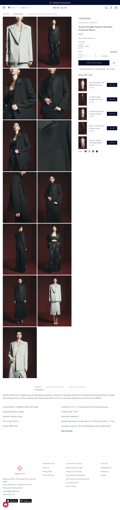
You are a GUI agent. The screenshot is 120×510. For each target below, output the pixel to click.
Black (87, 46)
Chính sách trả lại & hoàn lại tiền (78, 479)
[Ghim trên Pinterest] (93, 151)
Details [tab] (38, 387)
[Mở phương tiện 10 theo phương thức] (32, 279)
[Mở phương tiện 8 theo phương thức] (32, 228)
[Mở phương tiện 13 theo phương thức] (32, 331)
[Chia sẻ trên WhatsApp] (97, 151)
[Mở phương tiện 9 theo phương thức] (67, 228)
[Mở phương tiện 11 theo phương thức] (67, 279)
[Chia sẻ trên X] (89, 151)
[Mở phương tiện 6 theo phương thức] (32, 176)
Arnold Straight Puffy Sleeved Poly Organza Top (96, 83)
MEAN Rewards (106, 468)
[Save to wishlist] (114, 63)
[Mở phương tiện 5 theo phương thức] (67, 124)
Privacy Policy (47, 471)
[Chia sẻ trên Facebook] (85, 151)
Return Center (71, 486)
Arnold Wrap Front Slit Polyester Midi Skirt (96, 112)
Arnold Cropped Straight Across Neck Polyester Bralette (96, 98)
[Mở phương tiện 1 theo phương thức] (67, 21)
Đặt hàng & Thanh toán (74, 468)
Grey (80, 46)
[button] (4, 8)
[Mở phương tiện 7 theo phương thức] (67, 176)
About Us (46, 468)
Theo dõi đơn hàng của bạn (75, 475)
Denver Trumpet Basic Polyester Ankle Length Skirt (97, 127)
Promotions (105, 471)
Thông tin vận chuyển (74, 471)
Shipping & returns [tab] (55, 387)
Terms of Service (48, 475)
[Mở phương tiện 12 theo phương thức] (32, 21)
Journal (103, 475)
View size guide (66, 430)
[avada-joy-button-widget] (5, 504)
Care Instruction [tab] (77, 387)
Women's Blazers (18, 14)
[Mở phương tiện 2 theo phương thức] (32, 73)
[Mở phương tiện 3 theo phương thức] (67, 73)
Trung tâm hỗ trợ (72, 482)
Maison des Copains (87, 23)
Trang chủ (6, 14)
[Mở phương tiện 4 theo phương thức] (32, 124)
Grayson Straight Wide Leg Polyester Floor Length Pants (95, 141)
